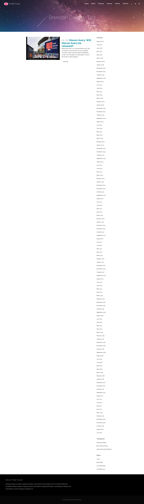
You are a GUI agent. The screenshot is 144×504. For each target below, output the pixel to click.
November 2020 (101, 269)
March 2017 (100, 412)
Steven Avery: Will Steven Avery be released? (76, 43)
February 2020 (101, 299)
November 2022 (101, 188)
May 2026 (99, 51)
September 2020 (101, 275)
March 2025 (100, 98)
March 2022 (100, 215)
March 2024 (100, 138)
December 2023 (101, 148)
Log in (98, 459)
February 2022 (100, 218)
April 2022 (99, 212)
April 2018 (99, 369)
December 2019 (101, 302)
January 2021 (100, 262)
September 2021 (101, 235)
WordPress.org (101, 469)
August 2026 (100, 41)
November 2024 (101, 111)
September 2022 (101, 195)
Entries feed (100, 462)
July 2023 (99, 165)
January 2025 (100, 105)
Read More (65, 61)
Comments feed (101, 465)
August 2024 (100, 121)
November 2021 (101, 228)
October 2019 (100, 309)
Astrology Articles (101, 442)
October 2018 (100, 349)
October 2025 (100, 75)
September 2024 (101, 118)
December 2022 (101, 185)
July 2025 (99, 85)
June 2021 (99, 245)
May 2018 (99, 365)
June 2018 (99, 362)
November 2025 (101, 71)
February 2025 (100, 101)
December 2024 (101, 108)
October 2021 (100, 232)
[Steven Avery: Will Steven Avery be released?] (43, 48)
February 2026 (101, 61)
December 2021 (101, 225)
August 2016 (100, 429)
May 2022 (99, 208)
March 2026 (100, 58)
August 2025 (100, 81)
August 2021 (100, 238)
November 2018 (101, 345)
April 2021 (99, 252)
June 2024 (99, 128)
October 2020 (100, 272)
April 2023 (99, 172)
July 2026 (99, 44)
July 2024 (99, 125)
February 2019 (100, 335)
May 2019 (99, 325)
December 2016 (101, 419)
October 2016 (100, 426)
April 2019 (99, 329)
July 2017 (99, 399)
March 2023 (100, 175)
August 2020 (100, 279)
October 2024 (100, 115)
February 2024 (100, 141)
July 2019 (99, 319)
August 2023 (100, 162)
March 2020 (100, 295)
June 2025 (99, 88)
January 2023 (100, 182)
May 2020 (99, 289)
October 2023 (100, 155)
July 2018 (99, 359)
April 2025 (99, 95)
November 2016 (101, 422)
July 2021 (99, 242)
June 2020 (99, 285)
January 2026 (100, 65)
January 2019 (100, 339)
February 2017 (100, 416)
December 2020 (101, 265)
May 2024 (99, 131)
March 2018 (100, 372)
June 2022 (99, 205)
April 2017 (99, 409)
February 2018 (100, 376)
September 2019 (101, 312)
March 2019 (100, 332)
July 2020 (99, 282)
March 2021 (100, 255)
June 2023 (99, 168)
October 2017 (100, 389)
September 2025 (101, 78)
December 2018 (101, 342)
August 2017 (100, 396)
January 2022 (100, 222)
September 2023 (101, 158)
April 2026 (99, 55)
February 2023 (100, 178)
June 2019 (99, 322)
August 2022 (100, 198)
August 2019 (100, 315)
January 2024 (100, 145)
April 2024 (99, 135)
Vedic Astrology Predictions (104, 449)
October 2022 (100, 192)
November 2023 (101, 151)
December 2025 (101, 68)
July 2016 (99, 432)
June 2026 (99, 48)
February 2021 (100, 258)
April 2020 (99, 292)
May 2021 (99, 248)
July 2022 (99, 202)
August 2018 (100, 355)
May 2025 (99, 91)
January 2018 (100, 379)
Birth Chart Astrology (102, 446)
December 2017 (101, 382)
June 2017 (99, 402)
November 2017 (101, 386)
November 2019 (101, 305)
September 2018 (101, 352)
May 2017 (99, 406)
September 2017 (101, 392)
